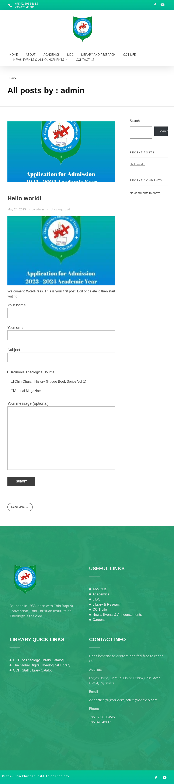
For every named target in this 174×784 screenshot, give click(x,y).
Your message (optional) (28, 403)
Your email (16, 327)
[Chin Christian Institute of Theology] (85, 29)
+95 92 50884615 (26, 3)
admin (40, 209)
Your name (16, 305)
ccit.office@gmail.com (106, 700)
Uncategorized (60, 209)
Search (135, 120)
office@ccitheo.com (141, 700)
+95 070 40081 (25, 7)
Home (13, 78)
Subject (13, 350)
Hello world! (24, 198)
